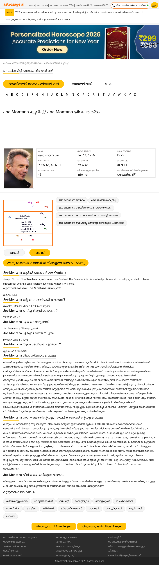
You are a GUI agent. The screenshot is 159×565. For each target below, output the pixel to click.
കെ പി (139, 12)
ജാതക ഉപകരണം (66, 537)
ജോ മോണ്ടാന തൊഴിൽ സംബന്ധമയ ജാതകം (85, 207)
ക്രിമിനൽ (48, 508)
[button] (12, 42)
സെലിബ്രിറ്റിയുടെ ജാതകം (27, 63)
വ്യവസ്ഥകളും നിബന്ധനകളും (126, 546)
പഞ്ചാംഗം (106, 12)
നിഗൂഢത (56, 12)
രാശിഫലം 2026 (84, 5)
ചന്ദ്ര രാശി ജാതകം (14, 546)
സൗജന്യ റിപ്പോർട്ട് (75, 12)
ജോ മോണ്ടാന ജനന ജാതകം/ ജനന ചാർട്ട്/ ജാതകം (88, 215)
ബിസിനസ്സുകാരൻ (16, 501)
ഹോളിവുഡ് (82, 501)
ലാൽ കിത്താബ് (124, 12)
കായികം (31, 508)
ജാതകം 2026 (67, 5)
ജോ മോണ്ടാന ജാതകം (72, 200)
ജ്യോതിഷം (41, 12)
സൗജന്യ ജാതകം (14, 541)
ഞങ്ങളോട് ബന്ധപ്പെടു (69, 550)
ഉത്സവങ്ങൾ (50, 19)
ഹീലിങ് (93, 12)
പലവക (64, 19)
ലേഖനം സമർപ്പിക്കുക (68, 546)
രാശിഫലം (42, 5)
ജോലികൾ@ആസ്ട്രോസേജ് (124, 555)
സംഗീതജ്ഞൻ (124, 501)
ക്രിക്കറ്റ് (63, 501)
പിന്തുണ (113, 550)
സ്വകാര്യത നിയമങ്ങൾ (122, 541)
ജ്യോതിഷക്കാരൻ (71, 508)
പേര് (108, 84)
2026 (17, 12)
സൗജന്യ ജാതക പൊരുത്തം (20, 537)
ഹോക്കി (10, 516)
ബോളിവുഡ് (102, 501)
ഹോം (32, 5)
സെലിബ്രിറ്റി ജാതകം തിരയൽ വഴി (34, 84)
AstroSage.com (95, 561)
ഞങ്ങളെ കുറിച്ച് (65, 555)
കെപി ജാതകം (11, 550)
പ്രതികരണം (63, 541)
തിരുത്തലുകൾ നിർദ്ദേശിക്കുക (101, 526)
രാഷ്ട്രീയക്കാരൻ (43, 501)
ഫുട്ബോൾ (135, 508)
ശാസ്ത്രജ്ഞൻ (114, 508)
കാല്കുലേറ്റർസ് (32, 19)
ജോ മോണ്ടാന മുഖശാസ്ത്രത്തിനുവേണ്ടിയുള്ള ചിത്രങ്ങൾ (91, 222)
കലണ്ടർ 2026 (101, 5)
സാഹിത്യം (13, 508)
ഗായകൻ (94, 508)
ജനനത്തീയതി (81, 84)
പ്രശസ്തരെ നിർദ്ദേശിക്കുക (53, 526)
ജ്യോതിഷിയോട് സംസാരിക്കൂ (129, 5)
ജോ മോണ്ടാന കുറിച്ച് (103, 200)
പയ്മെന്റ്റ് (114, 537)
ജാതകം (54, 5)
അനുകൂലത (13, 19)
